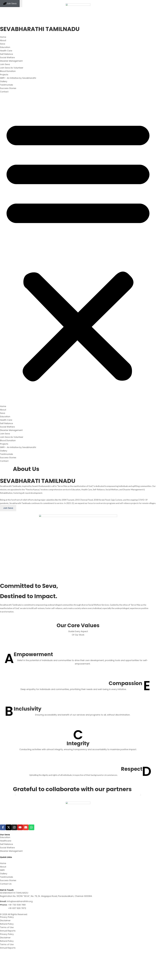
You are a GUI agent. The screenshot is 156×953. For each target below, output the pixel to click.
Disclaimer (5, 920)
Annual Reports (8, 930)
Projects (4, 74)
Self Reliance (6, 54)
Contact (4, 91)
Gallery (3, 81)
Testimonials (6, 84)
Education (5, 47)
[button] (78, 249)
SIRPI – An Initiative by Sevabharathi (18, 78)
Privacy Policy (7, 917)
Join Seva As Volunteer (11, 67)
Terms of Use (7, 927)
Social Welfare (7, 57)
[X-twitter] (8, 827)
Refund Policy (7, 923)
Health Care (6, 50)
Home (3, 37)
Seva (2, 43)
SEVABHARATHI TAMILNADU (40, 29)
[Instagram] (14, 827)
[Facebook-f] (3, 827)
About (3, 40)
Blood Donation (8, 71)
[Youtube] (20, 827)
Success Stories (8, 88)
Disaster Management (11, 60)
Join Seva (5, 64)
